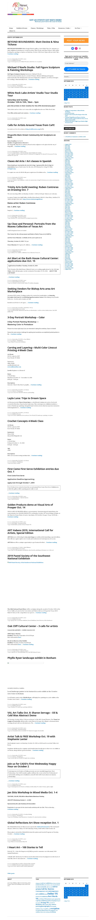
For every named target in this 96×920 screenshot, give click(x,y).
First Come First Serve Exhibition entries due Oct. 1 (33, 470)
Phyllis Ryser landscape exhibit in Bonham (32, 657)
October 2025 (68, 156)
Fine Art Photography (16, 550)
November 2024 (69, 170)
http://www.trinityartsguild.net (33, 199)
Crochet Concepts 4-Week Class (25, 421)
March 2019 (68, 260)
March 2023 (68, 195)
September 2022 (69, 203)
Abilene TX (14, 252)
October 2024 (68, 171)
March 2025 (68, 165)
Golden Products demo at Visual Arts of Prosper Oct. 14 (30, 506)
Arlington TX (38, 883)
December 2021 (69, 215)
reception (50, 415)
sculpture (52, 910)
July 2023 (67, 190)
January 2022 (68, 214)
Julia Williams (27, 547)
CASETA (19, 252)
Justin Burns (14, 524)
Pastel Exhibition (32, 620)
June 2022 (67, 207)
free (39, 899)
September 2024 (69, 172)
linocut (25, 392)
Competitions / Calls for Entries (20, 152)
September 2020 (69, 235)
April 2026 (67, 149)
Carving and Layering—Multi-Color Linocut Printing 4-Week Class (32, 349)
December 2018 (69, 264)
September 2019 (69, 251)
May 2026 (67, 148)
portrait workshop (21, 342)
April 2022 (67, 210)
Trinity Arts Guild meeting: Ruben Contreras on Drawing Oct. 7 (33, 188)
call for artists (41, 310)
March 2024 (68, 179)
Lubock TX (45, 154)
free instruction (33, 180)
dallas (46, 894)
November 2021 (69, 217)
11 (72, 92)
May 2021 (67, 225)
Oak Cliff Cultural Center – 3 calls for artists (33, 626)
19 (76, 94)
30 (65, 99)
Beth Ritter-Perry (28, 307)
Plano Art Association (16, 841)
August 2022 (68, 204)
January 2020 (68, 246)
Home (11, 28)
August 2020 (68, 237)
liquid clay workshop (29, 758)
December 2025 (69, 153)
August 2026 (68, 144)
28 (83, 97)
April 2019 (67, 258)
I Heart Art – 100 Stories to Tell (25, 847)
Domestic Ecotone (69, 113)
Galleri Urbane (42, 786)
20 (79, 94)
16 (65, 94)
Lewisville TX (52, 902)
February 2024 (68, 180)
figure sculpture (28, 87)
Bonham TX (14, 707)
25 (72, 97)
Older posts (11, 873)
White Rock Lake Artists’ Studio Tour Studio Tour (33, 94)
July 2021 (67, 222)
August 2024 (68, 174)
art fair (53, 883)
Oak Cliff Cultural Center (34, 652)
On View (77, 28)
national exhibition (22, 620)
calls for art (14, 652)
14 (83, 92)
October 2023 (68, 186)
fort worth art (25, 415)
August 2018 (68, 269)
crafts (26, 180)
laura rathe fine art (31, 61)
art (42, 883)
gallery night (50, 786)
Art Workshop (14, 817)
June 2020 (67, 239)
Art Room (26, 389)
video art (51, 550)
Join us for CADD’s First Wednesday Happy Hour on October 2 (32, 765)
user (25, 59)
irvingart (10, 168)
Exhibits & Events (21, 28)
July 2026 (67, 145)
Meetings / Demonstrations (19, 216)
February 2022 (68, 212)
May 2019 (67, 257)
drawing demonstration (31, 218)
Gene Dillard (27, 339)
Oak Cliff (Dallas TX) (23, 652)
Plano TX (13, 342)
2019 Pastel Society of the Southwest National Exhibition (29, 557)
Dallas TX (23, 61)
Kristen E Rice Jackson (29, 863)
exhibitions (19, 415)
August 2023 (68, 188)
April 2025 (67, 164)
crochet (18, 463)
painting (45, 415)
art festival (57, 883)
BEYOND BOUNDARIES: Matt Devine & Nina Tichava (33, 43)
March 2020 (68, 243)
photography (45, 906)
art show (38, 887)
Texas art (37, 252)
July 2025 (67, 160)
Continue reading (13, 54)
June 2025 (67, 161)
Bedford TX (14, 218)
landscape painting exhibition (25, 707)
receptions (39, 61)
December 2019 (69, 247)
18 (72, 94)
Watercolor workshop (45, 912)
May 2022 (67, 208)
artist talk (13, 758)
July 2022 (67, 206)
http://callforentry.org (33, 129)
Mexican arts (45, 180)
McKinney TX (40, 904)
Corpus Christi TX (23, 154)
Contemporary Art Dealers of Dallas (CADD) (22, 786)
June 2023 (67, 191)
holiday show (48, 310)
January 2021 (68, 230)
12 (76, 92)
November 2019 (69, 249)
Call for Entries (15, 499)
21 (83, 94)
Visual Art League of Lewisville (36, 730)
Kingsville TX (38, 154)
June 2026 (67, 147)
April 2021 (67, 226)
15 (86, 92)
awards (43, 887)
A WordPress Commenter (71, 136)
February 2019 (68, 261)
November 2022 (69, 200)
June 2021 (67, 223)
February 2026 (68, 152)
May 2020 (67, 241)
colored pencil (21, 218)
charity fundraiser (28, 866)
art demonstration (16, 730)
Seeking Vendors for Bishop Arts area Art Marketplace (31, 290)
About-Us (12, 31)
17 (69, 94)
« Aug (65, 103)
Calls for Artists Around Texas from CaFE (31, 125)
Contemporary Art (16, 61)
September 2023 (69, 187)
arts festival (56, 885)
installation (25, 550)
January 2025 (68, 168)
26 (76, 97)
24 (69, 97)
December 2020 (69, 231)
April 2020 (67, 242)
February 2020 (69, 245)
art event (13, 866)
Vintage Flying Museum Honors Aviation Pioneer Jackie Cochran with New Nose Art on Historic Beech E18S (76, 119)
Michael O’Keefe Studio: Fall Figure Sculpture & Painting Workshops (34, 69)
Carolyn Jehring (28, 814)
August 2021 (68, 221)
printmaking (31, 392)
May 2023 (67, 192)
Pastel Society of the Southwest (44, 620)
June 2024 (67, 176)
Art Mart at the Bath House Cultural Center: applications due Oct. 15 (33, 260)
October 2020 (68, 234)
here (19, 637)
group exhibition (42, 900)
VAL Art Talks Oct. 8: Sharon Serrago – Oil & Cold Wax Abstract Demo (33, 714)
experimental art (23, 817)
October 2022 (68, 202)
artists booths (20, 283)
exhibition (24, 252)
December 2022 (69, 199)
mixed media (32, 550)
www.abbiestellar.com (14, 367)
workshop (53, 912)
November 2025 (69, 155)
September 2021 (69, 219)
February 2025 (68, 167)
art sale (50, 884)
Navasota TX (51, 154)
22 (86, 94)
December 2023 (69, 183)
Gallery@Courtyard (43, 826)
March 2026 (68, 151)
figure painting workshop (17, 87)
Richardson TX (46, 910)
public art (47, 908)
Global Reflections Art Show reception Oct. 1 (33, 822)
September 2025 (69, 157)
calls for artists (15, 154)
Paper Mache (11, 181)
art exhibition (48, 883)
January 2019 (68, 262)
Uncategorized (16, 119)
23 (65, 97)
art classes (14, 180)
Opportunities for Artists (35, 152)
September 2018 (69, 268)
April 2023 (67, 194)
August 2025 (68, 159)
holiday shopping (34, 283)
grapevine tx (14, 620)
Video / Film (51, 28)
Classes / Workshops (37, 28)
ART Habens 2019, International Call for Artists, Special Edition (30, 532)
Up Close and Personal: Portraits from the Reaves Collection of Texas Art (32, 225)
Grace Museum (31, 252)
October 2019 (68, 250)
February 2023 (68, 196)
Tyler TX (16, 155)
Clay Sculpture (21, 180)
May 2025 (67, 163)
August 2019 (68, 253)
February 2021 (68, 229)
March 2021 (68, 227)
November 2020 (69, 233)
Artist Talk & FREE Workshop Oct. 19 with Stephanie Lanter (31, 738)
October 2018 (68, 266)
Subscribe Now (69, 128)
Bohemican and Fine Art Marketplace (28, 310)
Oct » (68, 103)
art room (13, 392)
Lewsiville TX (24, 730)
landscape (40, 415)
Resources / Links (64, 28)
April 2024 (67, 178)
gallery (53, 899)
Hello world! (83, 136)
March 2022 (68, 211)
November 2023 (69, 184)
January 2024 (68, 182)
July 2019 (67, 254)
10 (69, 92)
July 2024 (67, 175)
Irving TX (39, 180)
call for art (49, 887)
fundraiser (49, 899)
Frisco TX (43, 899)
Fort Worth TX (20, 392)
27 (79, 97)
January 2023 (68, 198)
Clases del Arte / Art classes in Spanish (29, 161)
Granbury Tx (31, 817)
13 (79, 92)
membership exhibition (50, 904)
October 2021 (68, 218)
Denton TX (39, 896)
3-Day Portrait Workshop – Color (26, 317)
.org (14, 168)
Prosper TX (28, 524)
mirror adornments (54, 180)
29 (86, 97)
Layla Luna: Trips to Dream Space (27, 398)
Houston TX (32, 154)
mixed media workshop (40, 817)
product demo (21, 524)
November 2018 (69, 265)
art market (14, 283)
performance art (44, 550)
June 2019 (67, 255)
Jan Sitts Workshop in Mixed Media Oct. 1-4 (32, 792)
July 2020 (67, 238)
